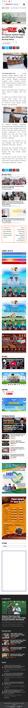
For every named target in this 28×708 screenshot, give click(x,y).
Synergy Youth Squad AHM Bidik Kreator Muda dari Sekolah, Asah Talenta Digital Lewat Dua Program (12, 674)
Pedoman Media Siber (10, 706)
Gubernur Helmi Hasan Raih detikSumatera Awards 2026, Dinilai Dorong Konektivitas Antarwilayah (14, 618)
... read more (22, 669)
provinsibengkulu (6, 43)
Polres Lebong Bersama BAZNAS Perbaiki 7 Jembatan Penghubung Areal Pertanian (13, 683)
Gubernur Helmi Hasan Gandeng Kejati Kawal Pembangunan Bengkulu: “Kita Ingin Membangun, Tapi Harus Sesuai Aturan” (13, 691)
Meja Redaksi (19, 706)
